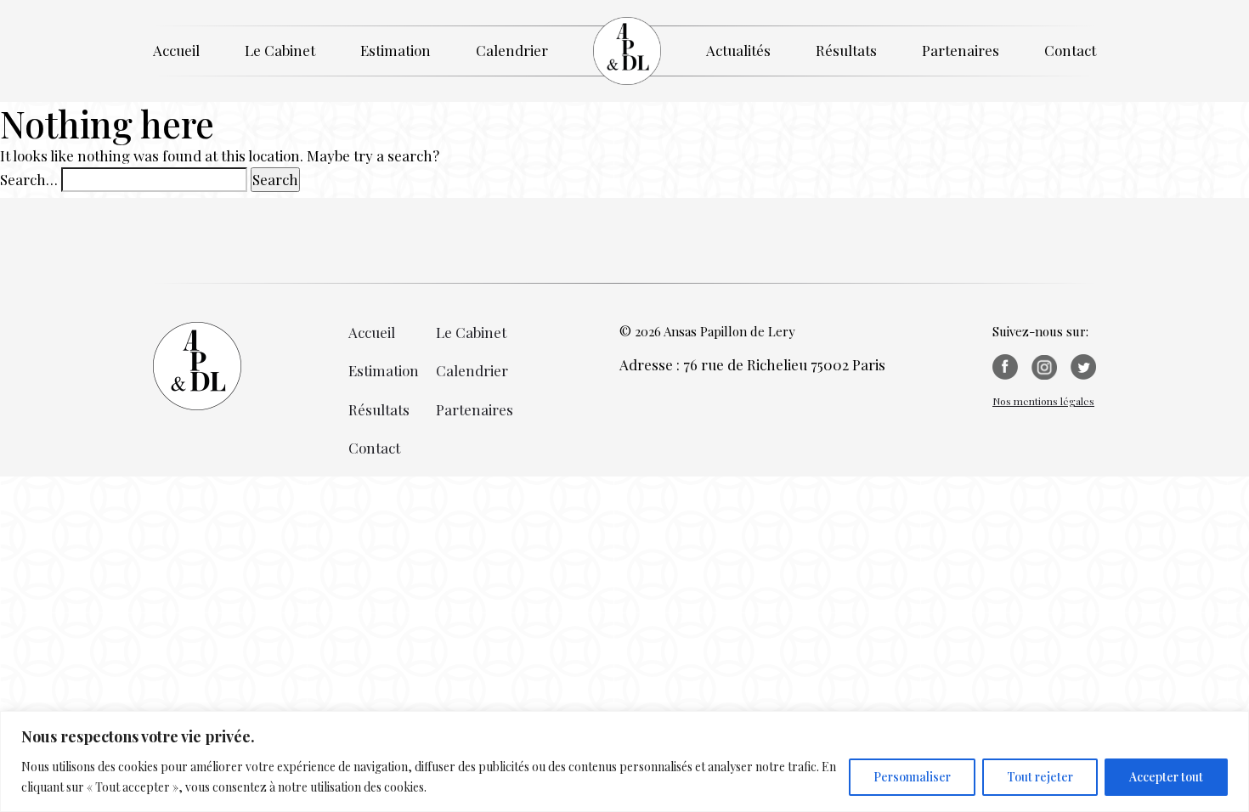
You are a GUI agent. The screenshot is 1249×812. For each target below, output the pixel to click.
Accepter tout (1166, 777)
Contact (1070, 50)
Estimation (395, 50)
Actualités (738, 50)
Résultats (846, 50)
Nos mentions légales (1043, 401)
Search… (29, 179)
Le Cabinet (280, 50)
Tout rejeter (1040, 777)
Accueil (176, 50)
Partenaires (960, 50)
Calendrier (512, 50)
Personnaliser (912, 777)
